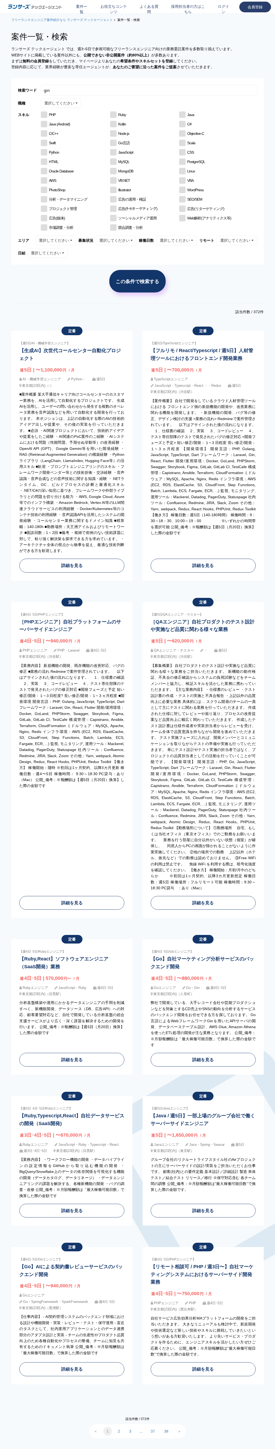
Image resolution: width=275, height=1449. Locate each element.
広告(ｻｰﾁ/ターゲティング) (137, 209)
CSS (190, 152)
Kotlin (122, 124)
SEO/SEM (194, 199)
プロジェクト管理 (63, 209)
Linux (191, 171)
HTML (53, 162)
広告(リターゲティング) (205, 209)
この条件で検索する (137, 281)
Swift (52, 143)
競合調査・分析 (130, 227)
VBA (190, 180)
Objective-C (195, 133)
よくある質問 (149, 9)
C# (189, 124)
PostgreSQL (196, 162)
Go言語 (124, 143)
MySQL (123, 162)
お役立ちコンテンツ (113, 9)
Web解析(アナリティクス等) (209, 218)
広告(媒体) (57, 218)
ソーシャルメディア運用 (137, 218)
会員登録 (255, 7)
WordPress (195, 190)
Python (54, 152)
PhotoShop (57, 190)
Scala (191, 143)
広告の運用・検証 (132, 199)
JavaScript (125, 152)
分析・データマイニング (68, 199)
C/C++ (53, 133)
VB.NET (124, 180)
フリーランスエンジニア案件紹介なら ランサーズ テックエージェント (62, 20)
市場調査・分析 (61, 227)
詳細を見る (72, 565)
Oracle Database (61, 171)
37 (153, 1431)
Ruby (122, 115)
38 (166, 1431)
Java (190, 115)
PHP (52, 115)
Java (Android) (59, 124)
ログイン (223, 9)
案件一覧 (81, 9)
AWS (52, 180)
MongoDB (125, 171)
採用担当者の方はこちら (188, 9)
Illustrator (124, 190)
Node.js (123, 133)
